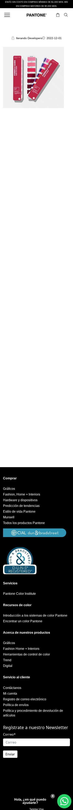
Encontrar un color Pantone (22, 621)
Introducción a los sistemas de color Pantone (35, 615)
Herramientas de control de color (26, 654)
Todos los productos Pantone (24, 523)
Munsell (8, 517)
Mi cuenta (10, 693)
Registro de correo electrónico (24, 699)
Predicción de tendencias (21, 506)
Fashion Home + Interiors (21, 648)
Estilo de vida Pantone (19, 511)
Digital (7, 666)
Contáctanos (12, 688)
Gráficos (9, 488)
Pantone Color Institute (19, 593)
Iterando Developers (29, 38)
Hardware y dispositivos (20, 500)
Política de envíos (16, 705)
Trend (7, 660)
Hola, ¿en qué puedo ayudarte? (30, 801)
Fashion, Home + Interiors (21, 494)
